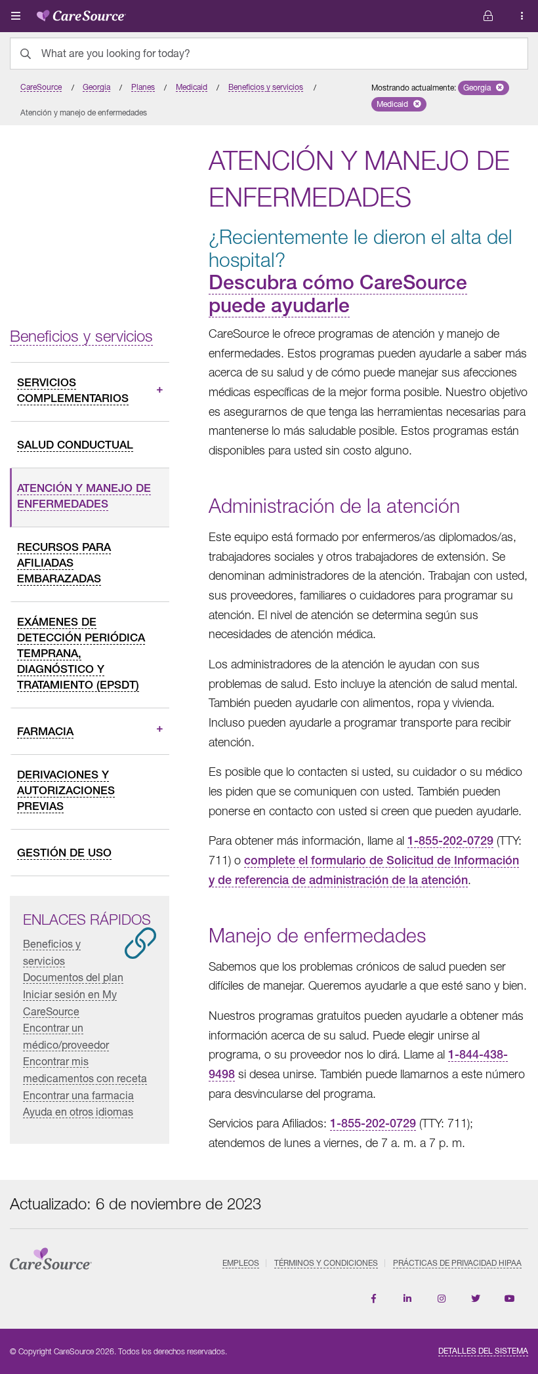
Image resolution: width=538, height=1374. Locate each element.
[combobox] (269, 53)
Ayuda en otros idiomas (78, 1111)
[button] (483, 88)
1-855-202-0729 (450, 840)
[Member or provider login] (522, 16)
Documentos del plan (73, 977)
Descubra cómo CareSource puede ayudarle (338, 293)
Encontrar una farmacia (78, 1095)
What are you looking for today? (115, 53)
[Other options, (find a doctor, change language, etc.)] (488, 16)
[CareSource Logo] (81, 13)
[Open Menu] (15, 15)
